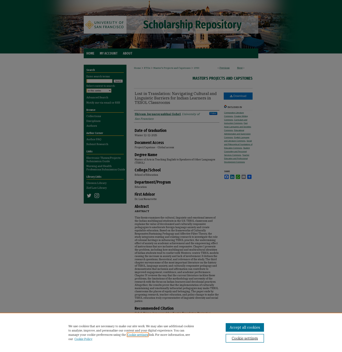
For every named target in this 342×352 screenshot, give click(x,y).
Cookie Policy (83, 339)
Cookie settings (137, 334)
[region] (171, 332)
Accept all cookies (245, 327)
